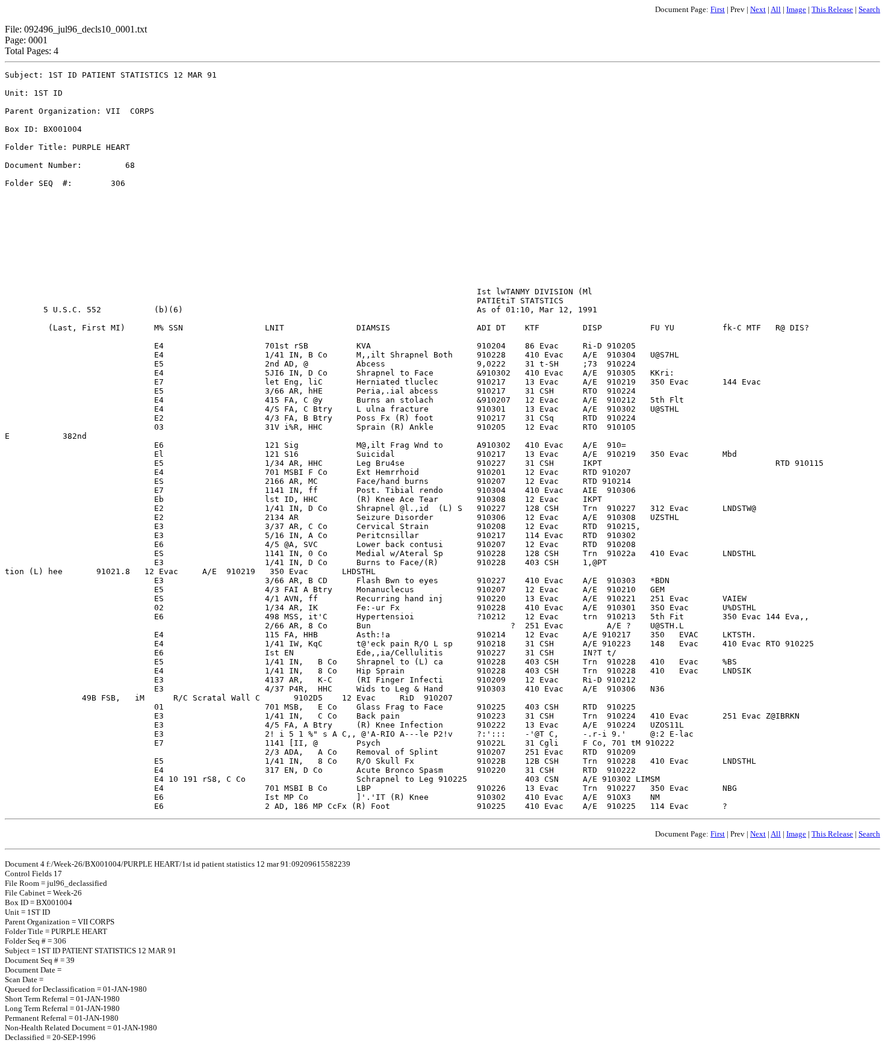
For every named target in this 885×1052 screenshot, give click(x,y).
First (717, 9)
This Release (832, 9)
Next (758, 9)
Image (796, 9)
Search (869, 9)
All (776, 9)
